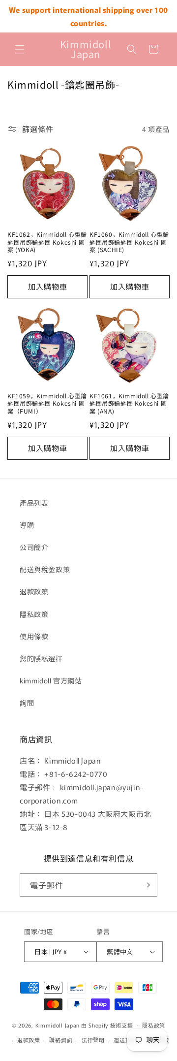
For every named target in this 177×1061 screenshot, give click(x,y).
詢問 (27, 702)
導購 (27, 525)
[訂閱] (146, 885)
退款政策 (34, 591)
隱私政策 (34, 614)
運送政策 (125, 1040)
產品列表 (34, 503)
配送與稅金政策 (45, 569)
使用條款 (34, 636)
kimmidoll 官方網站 (51, 680)
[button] (19, 49)
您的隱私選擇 (41, 658)
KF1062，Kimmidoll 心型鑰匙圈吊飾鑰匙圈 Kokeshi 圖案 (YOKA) (47, 242)
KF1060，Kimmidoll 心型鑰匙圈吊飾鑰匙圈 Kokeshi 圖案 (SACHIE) (129, 242)
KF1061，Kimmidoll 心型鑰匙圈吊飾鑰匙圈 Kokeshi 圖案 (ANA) (129, 403)
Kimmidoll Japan (57, 1025)
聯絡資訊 (60, 1040)
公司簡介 (34, 547)
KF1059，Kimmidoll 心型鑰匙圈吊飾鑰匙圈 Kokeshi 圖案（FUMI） (47, 403)
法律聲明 (93, 1040)
